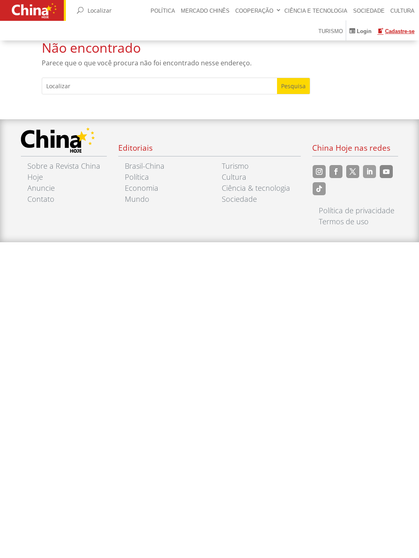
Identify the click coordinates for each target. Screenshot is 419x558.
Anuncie (41, 188)
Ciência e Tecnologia (315, 11)
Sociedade (369, 11)
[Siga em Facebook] (336, 172)
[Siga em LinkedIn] (369, 172)
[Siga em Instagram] (319, 172)
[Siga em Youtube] (386, 172)
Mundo (137, 199)
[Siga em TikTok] (319, 189)
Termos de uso (344, 221)
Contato (40, 199)
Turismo (330, 31)
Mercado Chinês (205, 11)
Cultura (402, 11)
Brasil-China (144, 166)
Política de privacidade (356, 210)
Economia (141, 188)
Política (163, 11)
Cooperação (254, 11)
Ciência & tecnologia (256, 188)
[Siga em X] (353, 172)
